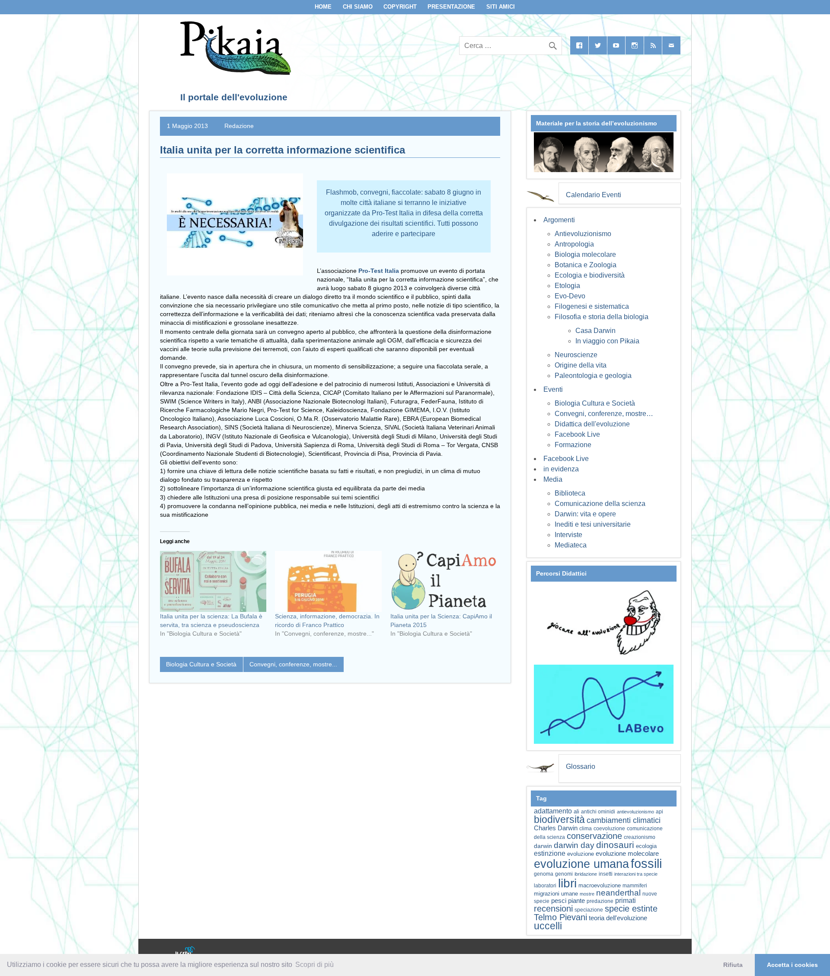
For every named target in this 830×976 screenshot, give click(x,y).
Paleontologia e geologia (593, 375)
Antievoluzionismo (583, 233)
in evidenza (561, 469)
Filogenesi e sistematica (592, 306)
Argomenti (559, 220)
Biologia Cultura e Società (201, 664)
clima (585, 829)
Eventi (553, 389)
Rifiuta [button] (733, 964)
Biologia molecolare (585, 254)
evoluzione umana (581, 864)
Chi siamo (358, 6)
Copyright (400, 6)
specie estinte (631, 908)
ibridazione (586, 874)
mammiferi (634, 886)
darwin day (574, 845)
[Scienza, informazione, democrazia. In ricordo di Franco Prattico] (328, 581)
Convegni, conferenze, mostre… (604, 413)
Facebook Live (577, 434)
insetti (606, 874)
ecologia (646, 846)
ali (576, 811)
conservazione (594, 836)
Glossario (580, 766)
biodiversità (559, 819)
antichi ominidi (598, 812)
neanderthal (618, 892)
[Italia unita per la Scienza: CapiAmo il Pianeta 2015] (443, 581)
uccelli (548, 926)
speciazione (589, 910)
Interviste (568, 534)
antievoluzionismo (635, 811)
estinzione (549, 853)
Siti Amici (500, 6)
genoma (543, 874)
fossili (646, 863)
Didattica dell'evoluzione (592, 424)
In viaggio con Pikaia (607, 341)
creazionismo (639, 837)
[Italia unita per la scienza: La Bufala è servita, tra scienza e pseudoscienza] (213, 581)
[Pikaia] (234, 72)
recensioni (553, 908)
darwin (543, 845)
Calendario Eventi (593, 194)
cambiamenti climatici (624, 820)
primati (625, 900)
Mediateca (571, 545)
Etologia (567, 285)
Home (323, 6)
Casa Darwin (595, 330)
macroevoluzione (599, 885)
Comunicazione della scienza (600, 503)
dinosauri (615, 845)
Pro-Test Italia (379, 270)
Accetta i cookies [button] (792, 964)
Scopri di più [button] (314, 964)
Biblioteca (570, 493)
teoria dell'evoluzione (618, 918)
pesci (558, 900)
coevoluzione (609, 829)
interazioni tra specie (636, 874)
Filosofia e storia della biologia (601, 316)
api (659, 812)
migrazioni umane (556, 893)
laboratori (545, 885)
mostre (587, 893)
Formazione (573, 444)
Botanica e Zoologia (585, 265)
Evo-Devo (570, 296)
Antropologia (574, 244)
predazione (600, 901)
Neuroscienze (576, 354)
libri (567, 883)
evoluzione (580, 854)
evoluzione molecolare (627, 853)
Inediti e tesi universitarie (593, 524)
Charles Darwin (556, 828)
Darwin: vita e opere (585, 514)
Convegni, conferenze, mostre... (293, 664)
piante (576, 900)
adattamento (553, 811)
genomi (564, 874)
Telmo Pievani (560, 917)
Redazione (239, 125)
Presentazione (451, 6)
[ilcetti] (185, 952)
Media (552, 479)
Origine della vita (581, 365)
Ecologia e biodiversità (590, 275)
